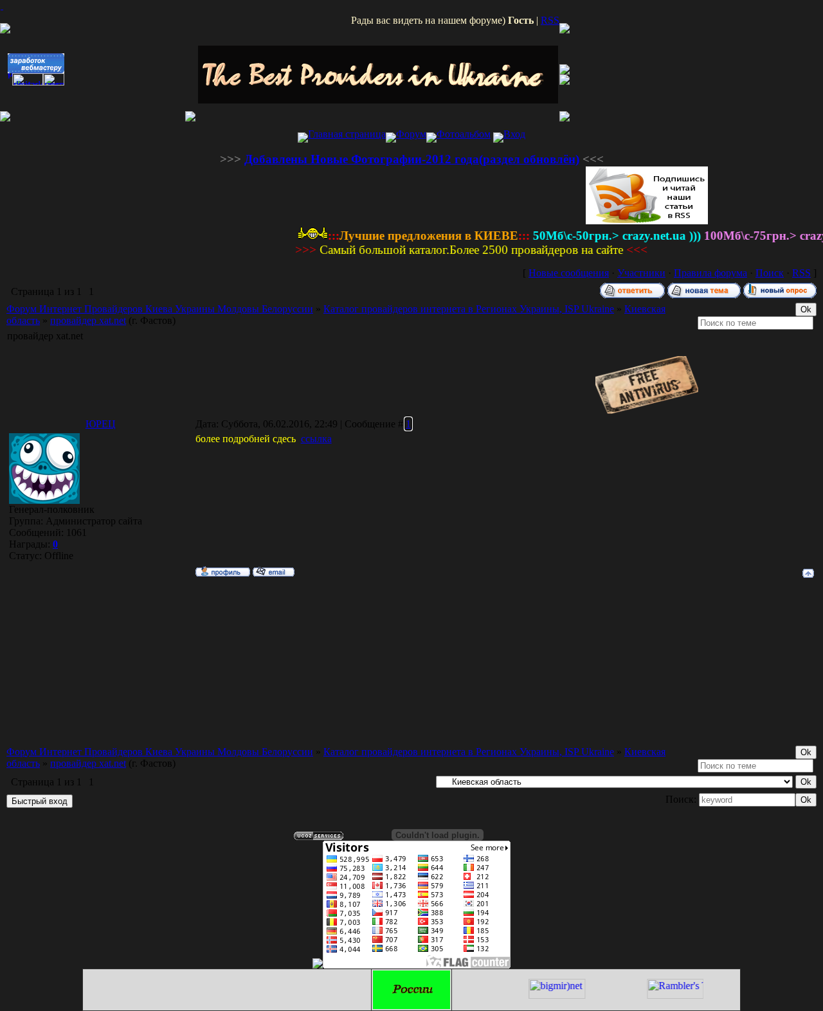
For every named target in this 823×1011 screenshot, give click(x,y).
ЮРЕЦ (101, 423)
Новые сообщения (569, 272)
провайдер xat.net (88, 320)
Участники (641, 272)
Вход (514, 134)
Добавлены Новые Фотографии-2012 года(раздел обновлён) (411, 159)
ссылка (316, 438)
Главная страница (347, 134)
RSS (550, 20)
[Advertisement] (411, 147)
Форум (411, 134)
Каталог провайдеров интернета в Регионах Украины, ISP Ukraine (468, 308)
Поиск (769, 272)
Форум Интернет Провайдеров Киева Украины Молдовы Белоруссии (159, 308)
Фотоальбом (464, 134)
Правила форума (710, 272)
